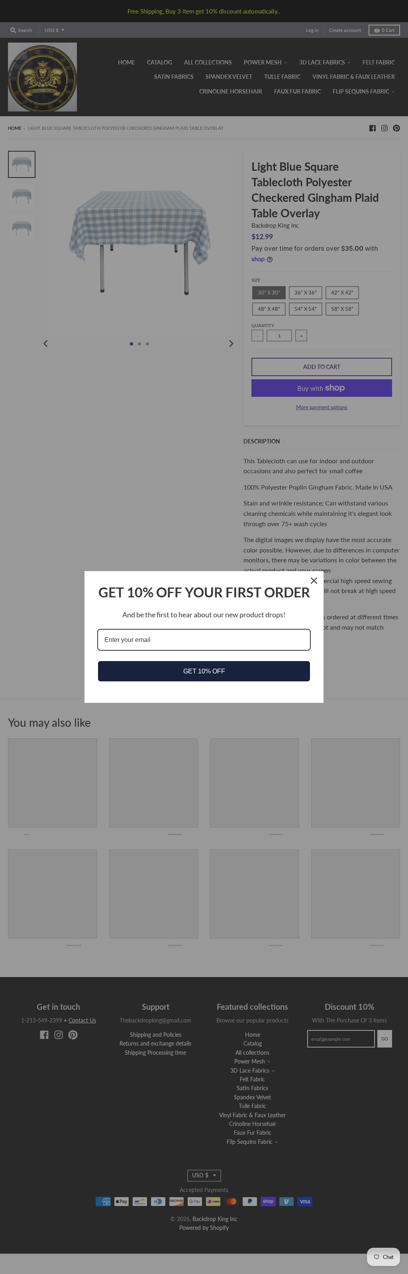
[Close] (314, 580)
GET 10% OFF (204, 671)
